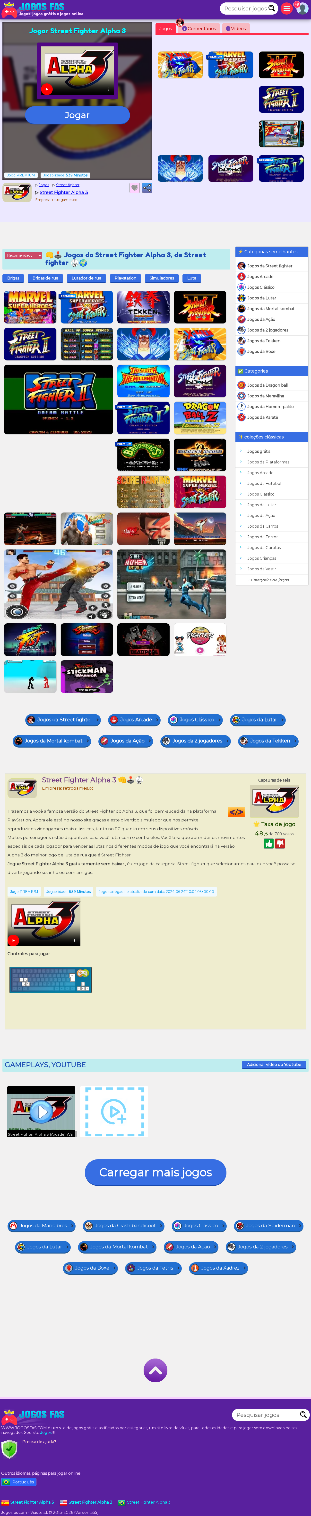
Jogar (77, 115)
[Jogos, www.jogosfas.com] (34, 9)
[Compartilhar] (147, 188)
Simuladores (162, 278)
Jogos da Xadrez (220, 1268)
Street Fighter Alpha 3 (149, 1502)
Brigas (13, 278)
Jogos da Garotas (264, 547)
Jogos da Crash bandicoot (125, 1225)
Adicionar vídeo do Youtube (274, 1064)
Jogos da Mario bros (43, 1225)
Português (23, 1482)
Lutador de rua (86, 278)
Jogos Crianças (262, 558)
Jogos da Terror (263, 537)
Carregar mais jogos (155, 1172)
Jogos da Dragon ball (268, 385)
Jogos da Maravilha (266, 396)
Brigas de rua (45, 278)
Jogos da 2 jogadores (268, 330)
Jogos (165, 28)
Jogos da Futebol (264, 483)
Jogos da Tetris (155, 1268)
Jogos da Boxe (262, 351)
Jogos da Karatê (263, 417)
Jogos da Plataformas (268, 462)
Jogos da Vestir (262, 569)
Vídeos (237, 28)
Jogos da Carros (263, 526)
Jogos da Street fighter (270, 266)
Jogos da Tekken (264, 341)
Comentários (200, 28)
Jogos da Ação (261, 319)
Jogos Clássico (261, 287)
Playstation (125, 278)
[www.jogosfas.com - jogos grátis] (34, 1417)
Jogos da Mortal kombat (271, 308)
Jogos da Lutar (262, 298)
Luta (191, 278)
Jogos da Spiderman (270, 1225)
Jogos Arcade (261, 276)
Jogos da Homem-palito (271, 406)
